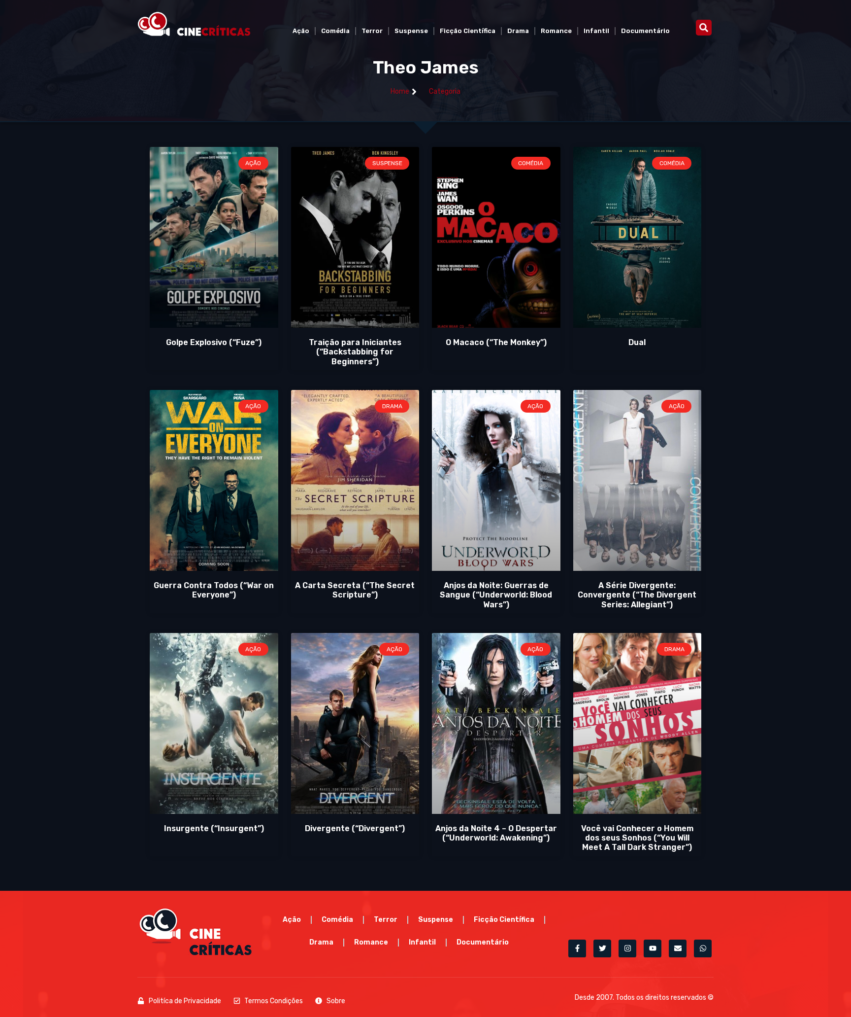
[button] (704, 27)
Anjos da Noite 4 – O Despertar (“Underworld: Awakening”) (496, 833)
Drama (518, 31)
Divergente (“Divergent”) (355, 828)
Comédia (335, 31)
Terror (372, 31)
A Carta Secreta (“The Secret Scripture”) (355, 590)
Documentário (645, 31)
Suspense (411, 31)
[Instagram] (627, 948)
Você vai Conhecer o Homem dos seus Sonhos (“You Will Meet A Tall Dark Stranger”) (637, 838)
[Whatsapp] (703, 948)
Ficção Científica (467, 31)
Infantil (596, 31)
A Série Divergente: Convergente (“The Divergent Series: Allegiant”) (637, 595)
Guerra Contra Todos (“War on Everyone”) (214, 590)
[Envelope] (678, 948)
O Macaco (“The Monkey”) (496, 342)
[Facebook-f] (577, 948)
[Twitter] (602, 948)
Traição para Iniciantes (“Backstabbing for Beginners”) (355, 352)
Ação (301, 31)
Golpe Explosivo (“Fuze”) (214, 342)
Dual (637, 342)
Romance (556, 31)
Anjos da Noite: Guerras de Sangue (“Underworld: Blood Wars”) (496, 595)
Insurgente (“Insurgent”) (214, 828)
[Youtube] (652, 948)
